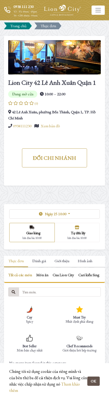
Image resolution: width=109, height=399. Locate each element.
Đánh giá (39, 260)
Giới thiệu (61, 260)
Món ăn (42, 274)
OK (93, 381)
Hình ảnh (85, 260)
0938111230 (22, 125)
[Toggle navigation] (98, 10)
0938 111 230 (23, 6)
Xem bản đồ (50, 125)
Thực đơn (16, 260)
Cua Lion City (63, 274)
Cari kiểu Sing (88, 274)
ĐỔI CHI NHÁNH (54, 157)
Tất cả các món (20, 274)
